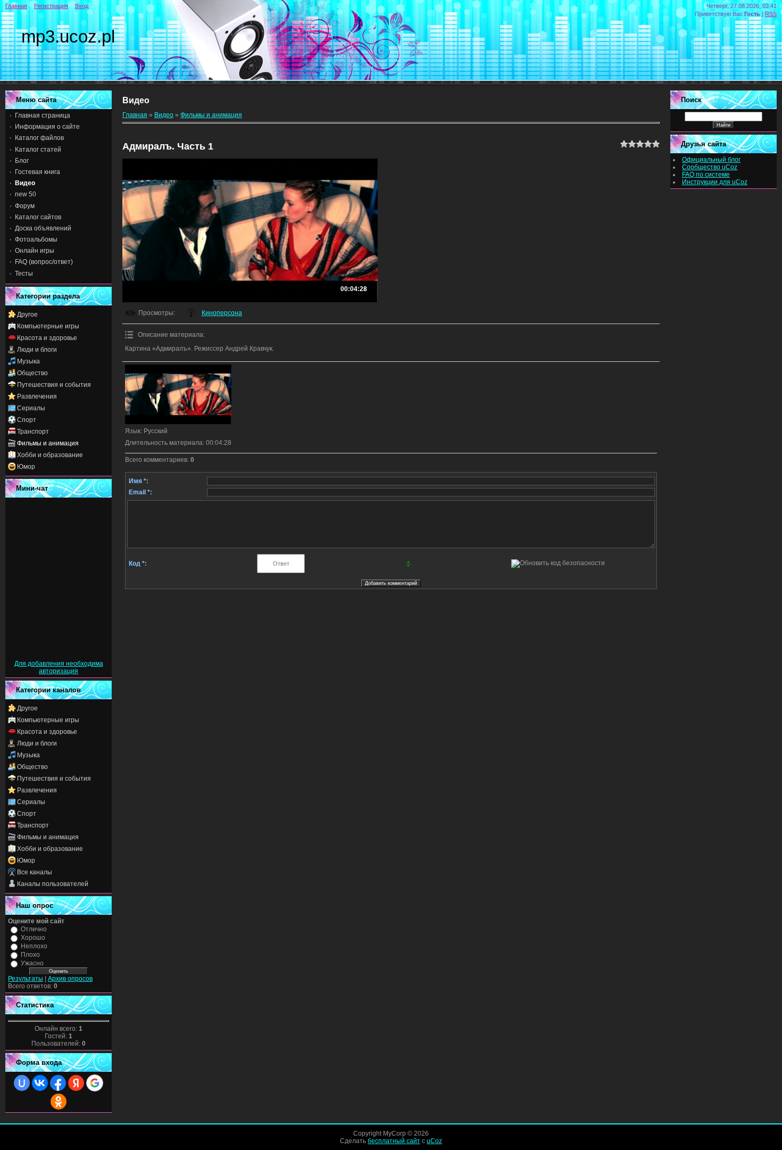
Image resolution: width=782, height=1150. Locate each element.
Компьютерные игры (48, 326)
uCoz (434, 1141)
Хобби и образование (50, 455)
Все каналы (34, 872)
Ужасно (32, 963)
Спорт (26, 420)
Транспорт (33, 431)
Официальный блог (711, 159)
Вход (81, 6)
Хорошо (33, 937)
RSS (771, 14)
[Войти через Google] (94, 1082)
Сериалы (31, 408)
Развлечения (37, 396)
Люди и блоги (37, 349)
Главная (16, 6)
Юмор (26, 466)
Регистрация (51, 6)
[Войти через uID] (22, 1083)
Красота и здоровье (47, 338)
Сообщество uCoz (709, 167)
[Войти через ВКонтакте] (40, 1083)
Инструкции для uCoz (714, 182)
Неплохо (34, 946)
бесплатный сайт (394, 1141)
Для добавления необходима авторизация (58, 667)
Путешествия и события (54, 384)
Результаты (25, 978)
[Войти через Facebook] (58, 1083)
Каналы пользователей (52, 884)
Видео (163, 115)
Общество (32, 373)
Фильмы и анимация (48, 443)
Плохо (30, 954)
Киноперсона (222, 313)
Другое (27, 314)
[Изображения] (178, 395)
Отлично (34, 929)
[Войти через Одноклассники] (58, 1102)
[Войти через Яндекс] (76, 1083)
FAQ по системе (706, 174)
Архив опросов (70, 978)
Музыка (28, 361)
